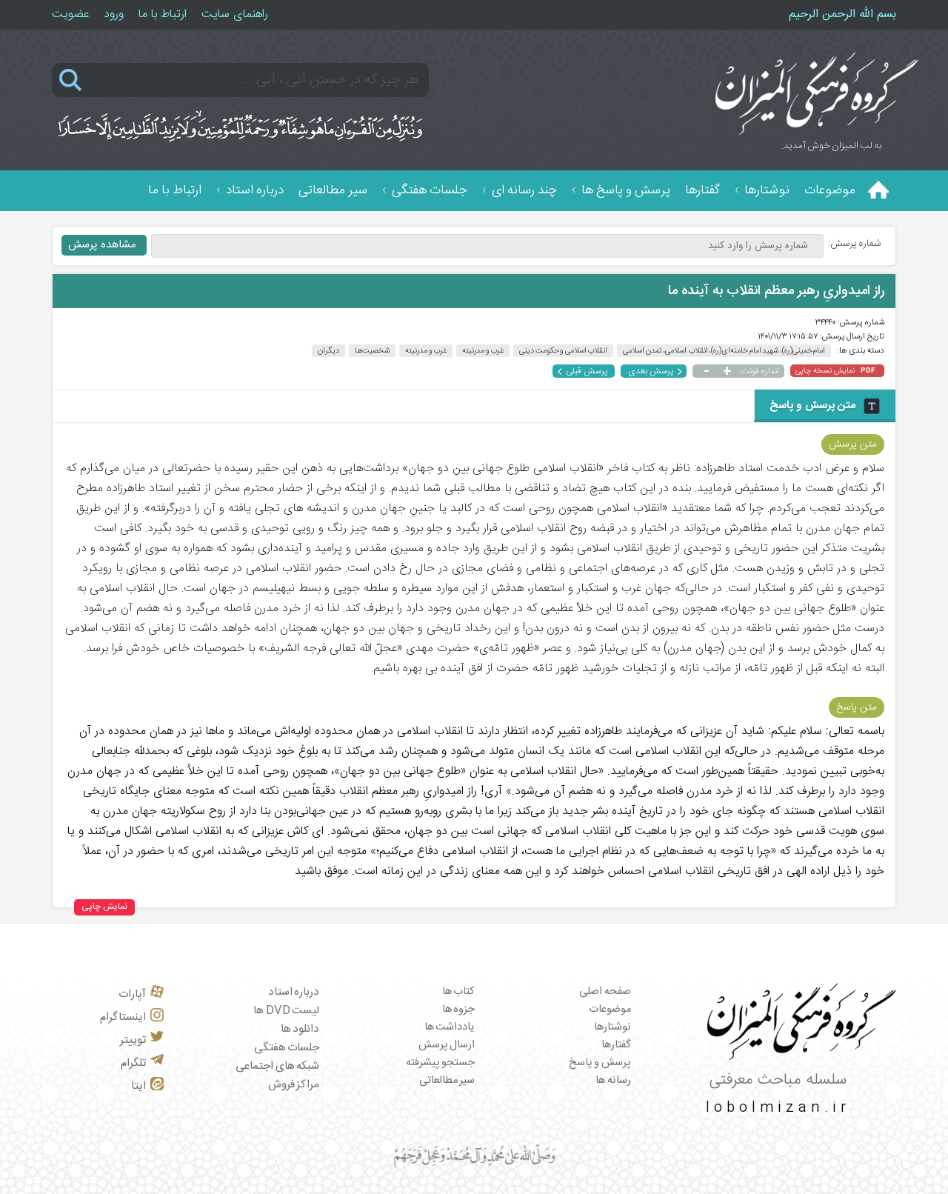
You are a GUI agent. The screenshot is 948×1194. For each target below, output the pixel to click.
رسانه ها (613, 1081)
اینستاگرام (123, 1017)
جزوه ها (458, 1009)
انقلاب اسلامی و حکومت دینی (563, 350)
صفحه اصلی (605, 992)
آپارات (132, 994)
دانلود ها (300, 1029)
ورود (114, 14)
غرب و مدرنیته (426, 350)
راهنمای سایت (234, 14)
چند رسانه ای (524, 190)
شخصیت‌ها (372, 350)
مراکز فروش (294, 1084)
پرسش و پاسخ (600, 1063)
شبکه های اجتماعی (277, 1066)
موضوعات (829, 190)
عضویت (70, 14)
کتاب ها (458, 992)
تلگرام (133, 1063)
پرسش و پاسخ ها (625, 190)
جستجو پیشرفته (440, 1063)
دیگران (328, 350)
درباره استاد (255, 190)
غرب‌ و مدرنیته (483, 350)
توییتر (133, 1040)
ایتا (138, 1086)
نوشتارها (767, 190)
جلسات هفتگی (429, 190)
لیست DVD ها (286, 1010)
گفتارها (702, 190)
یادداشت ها (449, 1027)
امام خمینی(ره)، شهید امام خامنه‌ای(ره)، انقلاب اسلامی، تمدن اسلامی (724, 350)
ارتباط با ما (162, 14)
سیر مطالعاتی (332, 190)
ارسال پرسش (446, 1045)
